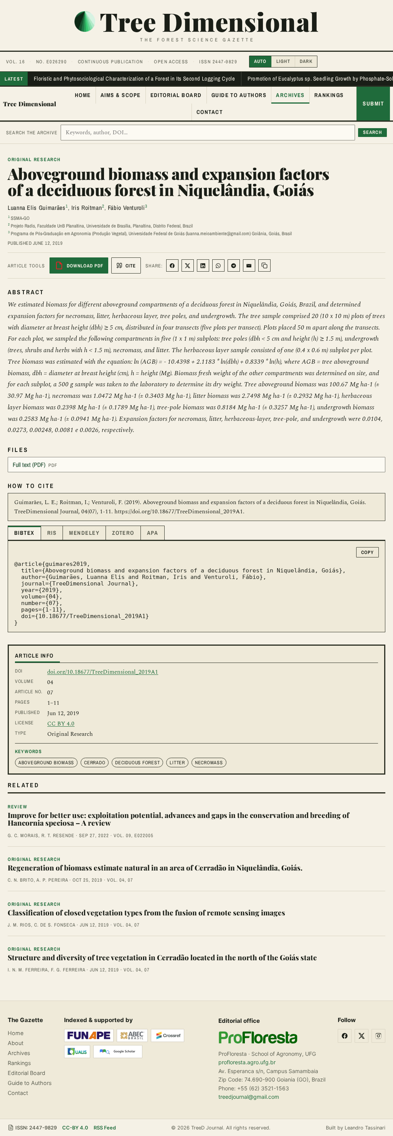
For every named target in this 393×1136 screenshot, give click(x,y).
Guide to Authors (239, 95)
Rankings (329, 95)
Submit (373, 103)
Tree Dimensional (29, 104)
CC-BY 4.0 (75, 1128)
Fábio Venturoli (126, 207)
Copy (367, 552)
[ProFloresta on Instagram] (378, 1036)
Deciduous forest (137, 762)
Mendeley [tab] (84, 533)
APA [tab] (152, 533)
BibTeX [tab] (24, 533)
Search (372, 132)
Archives (290, 95)
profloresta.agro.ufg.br (247, 1062)
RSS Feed (105, 1128)
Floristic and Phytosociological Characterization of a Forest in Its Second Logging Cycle (134, 78)
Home (83, 95)
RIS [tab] (51, 533)
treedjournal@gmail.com (248, 1096)
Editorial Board (176, 95)
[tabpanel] (196, 586)
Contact (209, 112)
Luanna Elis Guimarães (36, 207)
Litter (177, 762)
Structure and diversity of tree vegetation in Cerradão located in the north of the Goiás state (162, 957)
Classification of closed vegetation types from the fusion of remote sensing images (146, 912)
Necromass (209, 762)
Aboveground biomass (46, 762)
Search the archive (32, 132)
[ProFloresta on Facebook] (345, 1036)
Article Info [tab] (34, 656)
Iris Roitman (86, 207)
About (15, 1043)
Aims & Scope (121, 95)
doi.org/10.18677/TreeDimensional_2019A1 (102, 672)
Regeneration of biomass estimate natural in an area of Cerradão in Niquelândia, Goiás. (155, 867)
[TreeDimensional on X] (361, 1036)
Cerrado (94, 762)
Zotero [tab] (123, 533)
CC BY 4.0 (60, 723)
